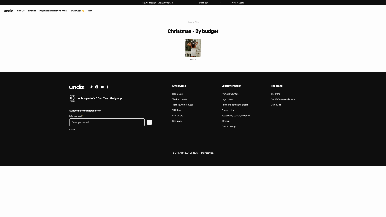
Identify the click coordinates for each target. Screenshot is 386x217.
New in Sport (238, 2)
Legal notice (227, 99)
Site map (225, 121)
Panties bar (203, 2)
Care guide (276, 104)
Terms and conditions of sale (235, 104)
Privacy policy (228, 110)
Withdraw (176, 110)
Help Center (177, 94)
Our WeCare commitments (283, 99)
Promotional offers (230, 94)
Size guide (177, 121)
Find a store (177, 115)
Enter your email (76, 116)
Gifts (197, 22)
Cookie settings (229, 126)
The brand (275, 94)
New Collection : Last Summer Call (158, 2)
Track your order (179, 99)
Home (190, 22)
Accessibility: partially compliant (236, 115)
